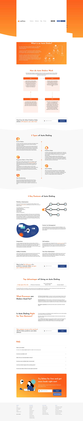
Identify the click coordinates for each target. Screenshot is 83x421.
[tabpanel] (41, 290)
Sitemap (17, 410)
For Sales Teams (44, 410)
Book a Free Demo (57, 394)
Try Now (62, 330)
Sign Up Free (62, 120)
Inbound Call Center (31, 415)
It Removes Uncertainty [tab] (35, 284)
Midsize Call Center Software (45, 414)
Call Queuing (30, 414)
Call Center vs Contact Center (58, 410)
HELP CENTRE (18, 414)
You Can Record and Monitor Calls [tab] (48, 284)
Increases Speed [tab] (60, 284)
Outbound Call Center (31, 416)
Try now (57, 390)
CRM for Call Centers (44, 409)
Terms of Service (18, 409)
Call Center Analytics (31, 410)
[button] (63, 21)
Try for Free (62, 266)
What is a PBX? (57, 409)
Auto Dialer (30, 409)
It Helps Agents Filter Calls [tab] (22, 284)
